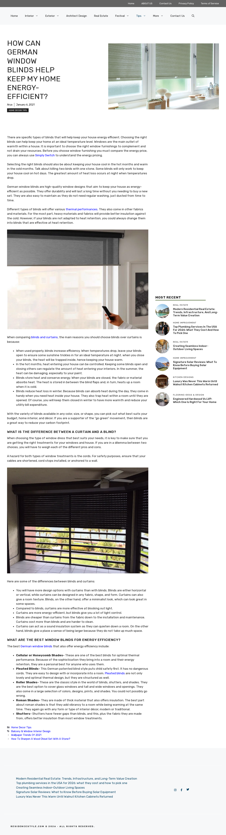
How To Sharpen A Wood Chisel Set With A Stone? (40, 738)
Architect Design (76, 15)
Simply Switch (45, 155)
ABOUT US (146, 3)
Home (131, 3)
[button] (193, 16)
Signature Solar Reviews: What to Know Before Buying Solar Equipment (195, 365)
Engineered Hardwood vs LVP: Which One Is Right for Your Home (194, 400)
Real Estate (101, 15)
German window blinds (36, 646)
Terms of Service (210, 3)
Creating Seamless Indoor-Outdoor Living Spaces (190, 347)
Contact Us (165, 3)
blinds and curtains (44, 337)
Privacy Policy (186, 3)
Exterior (50, 15)
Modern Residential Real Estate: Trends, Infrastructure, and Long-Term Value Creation (195, 312)
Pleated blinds (115, 673)
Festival (120, 15)
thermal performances (81, 209)
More (156, 15)
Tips (138, 15)
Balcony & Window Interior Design (30, 731)
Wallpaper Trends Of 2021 (26, 735)
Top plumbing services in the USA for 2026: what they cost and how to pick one (196, 330)
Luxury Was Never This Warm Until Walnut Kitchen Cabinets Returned (195, 383)
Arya (9, 104)
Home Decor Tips (18, 110)
